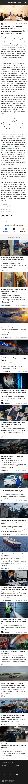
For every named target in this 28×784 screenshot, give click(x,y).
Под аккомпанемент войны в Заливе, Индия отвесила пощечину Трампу (12, 716)
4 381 (25, 337)
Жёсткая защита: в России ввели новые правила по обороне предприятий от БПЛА (13, 522)
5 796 (25, 270)
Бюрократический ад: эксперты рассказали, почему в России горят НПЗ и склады (13, 358)
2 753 (25, 500)
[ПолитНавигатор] (2, 305)
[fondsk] (2, 470)
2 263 (25, 632)
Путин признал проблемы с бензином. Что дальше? (13, 652)
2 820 (25, 470)
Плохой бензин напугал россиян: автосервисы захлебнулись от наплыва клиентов (13, 745)
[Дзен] (23, 775)
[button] (3, 215)
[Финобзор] (14, 2)
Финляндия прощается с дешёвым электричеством (12, 457)
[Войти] (25, 2)
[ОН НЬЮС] (2, 437)
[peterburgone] (2, 403)
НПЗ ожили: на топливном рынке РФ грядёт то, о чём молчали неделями (12, 258)
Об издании (5, 768)
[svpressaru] (2, 500)
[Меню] (2, 2)
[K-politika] (2, 568)
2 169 (25, 696)
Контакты (17, 765)
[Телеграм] (4, 775)
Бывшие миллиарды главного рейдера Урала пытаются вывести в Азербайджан (13, 291)
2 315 (25, 600)
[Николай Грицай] (2, 23)
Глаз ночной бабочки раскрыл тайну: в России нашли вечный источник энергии (13, 391)
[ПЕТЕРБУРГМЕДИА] (2, 270)
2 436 (25, 568)
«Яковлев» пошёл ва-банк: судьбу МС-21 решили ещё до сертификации (14, 326)
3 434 (25, 371)
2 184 (25, 664)
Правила (17, 768)
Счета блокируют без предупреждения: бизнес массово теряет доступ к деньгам (14, 588)
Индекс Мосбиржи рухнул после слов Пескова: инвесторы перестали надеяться (13, 424)
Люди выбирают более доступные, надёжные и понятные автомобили (12, 491)
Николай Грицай (6, 206)
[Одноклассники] (11, 775)
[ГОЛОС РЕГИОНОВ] (2, 371)
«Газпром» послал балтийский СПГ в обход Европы (12, 554)
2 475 (25, 534)
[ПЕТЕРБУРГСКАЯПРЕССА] (2, 337)
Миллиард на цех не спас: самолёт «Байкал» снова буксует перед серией (13, 684)
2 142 (25, 758)
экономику (9, 148)
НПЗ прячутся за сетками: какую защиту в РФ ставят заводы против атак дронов (13, 620)
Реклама (4, 765)
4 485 (25, 305)
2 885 (25, 437)
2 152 (25, 724)
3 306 (25, 403)
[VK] (17, 775)
